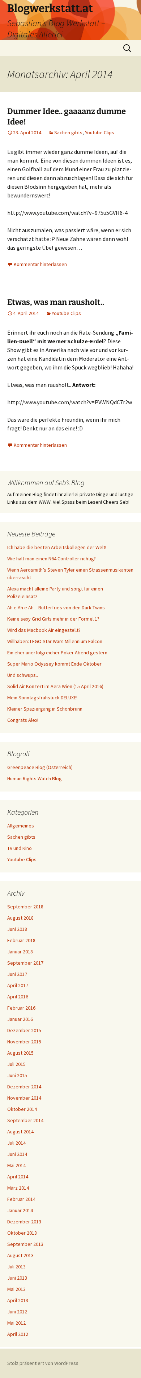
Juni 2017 (17, 974)
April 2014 (17, 1176)
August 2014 (20, 1131)
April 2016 (17, 996)
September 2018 (25, 906)
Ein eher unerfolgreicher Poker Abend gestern (57, 652)
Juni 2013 (17, 1278)
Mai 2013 (16, 1289)
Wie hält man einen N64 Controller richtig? (51, 558)
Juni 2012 (17, 1311)
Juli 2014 (16, 1143)
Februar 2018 (21, 940)
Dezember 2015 (24, 1030)
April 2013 (17, 1300)
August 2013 (20, 1255)
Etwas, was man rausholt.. (55, 302)
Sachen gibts (68, 132)
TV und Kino (19, 848)
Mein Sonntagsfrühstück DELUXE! (42, 697)
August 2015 (20, 1053)
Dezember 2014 (24, 1086)
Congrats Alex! (22, 720)
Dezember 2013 (24, 1221)
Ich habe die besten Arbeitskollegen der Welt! (56, 547)
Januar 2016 (20, 1019)
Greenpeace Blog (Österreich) (40, 767)
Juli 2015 (16, 1064)
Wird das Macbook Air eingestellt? (44, 630)
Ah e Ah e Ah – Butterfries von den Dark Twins (56, 607)
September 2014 (25, 1120)
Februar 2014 (21, 1199)
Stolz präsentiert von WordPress (42, 1363)
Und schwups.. (22, 675)
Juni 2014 (17, 1154)
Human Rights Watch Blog (34, 778)
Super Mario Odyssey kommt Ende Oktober (54, 664)
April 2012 (17, 1334)
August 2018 (20, 918)
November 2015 (24, 1041)
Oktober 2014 (22, 1109)
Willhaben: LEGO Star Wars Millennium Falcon (54, 641)
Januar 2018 (20, 951)
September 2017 (25, 963)
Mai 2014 (16, 1165)
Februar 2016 (21, 1008)
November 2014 (24, 1098)
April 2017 (17, 985)
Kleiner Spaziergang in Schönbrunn (44, 709)
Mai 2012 (16, 1323)
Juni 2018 (17, 929)
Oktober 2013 (22, 1233)
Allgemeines (20, 825)
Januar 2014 (20, 1210)
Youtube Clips (99, 132)
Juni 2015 (17, 1075)
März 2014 (18, 1188)
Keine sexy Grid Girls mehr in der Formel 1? (53, 619)
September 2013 (25, 1244)
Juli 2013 (16, 1266)
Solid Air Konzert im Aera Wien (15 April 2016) (55, 686)
